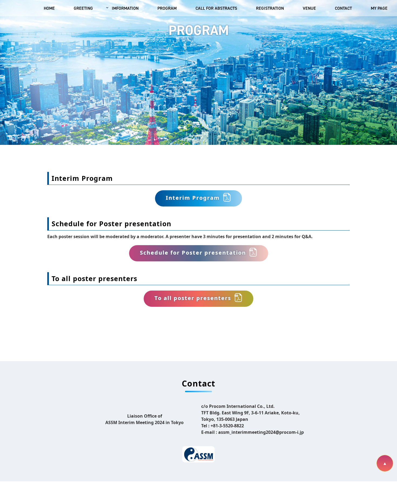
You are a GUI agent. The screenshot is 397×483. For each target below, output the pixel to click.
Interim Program (193, 198)
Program (167, 8)
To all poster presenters (192, 298)
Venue (309, 8)
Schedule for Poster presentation (193, 253)
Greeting (83, 8)
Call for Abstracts (216, 8)
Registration (270, 8)
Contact (343, 8)
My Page (379, 8)
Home (49, 8)
